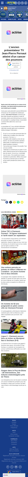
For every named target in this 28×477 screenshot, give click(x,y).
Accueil (3, 19)
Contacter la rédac (14, 436)
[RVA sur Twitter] (11, 466)
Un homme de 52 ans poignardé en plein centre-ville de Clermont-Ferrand (12, 306)
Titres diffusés (14, 426)
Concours (14, 444)
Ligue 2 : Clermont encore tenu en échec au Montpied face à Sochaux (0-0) (12, 338)
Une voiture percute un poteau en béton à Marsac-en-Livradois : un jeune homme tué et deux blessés (13, 270)
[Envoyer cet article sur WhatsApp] (18, 203)
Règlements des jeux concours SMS (14, 459)
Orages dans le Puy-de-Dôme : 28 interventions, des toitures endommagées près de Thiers (13, 374)
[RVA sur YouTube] (16, 466)
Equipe (14, 424)
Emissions (14, 442)
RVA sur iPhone (14, 449)
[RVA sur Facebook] (7, 466)
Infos (20, 19)
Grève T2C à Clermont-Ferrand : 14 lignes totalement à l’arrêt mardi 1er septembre (14, 233)
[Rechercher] (22, 2)
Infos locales (14, 434)
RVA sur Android (14, 451)
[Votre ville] (15, 2)
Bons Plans (12, 19)
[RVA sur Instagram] (20, 466)
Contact (14, 422)
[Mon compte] (25, 2)
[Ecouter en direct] (19, 2)
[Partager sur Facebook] (6, 203)
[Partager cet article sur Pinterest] (14, 203)
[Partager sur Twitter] (10, 203)
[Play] (2, 8)
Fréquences (14, 427)
